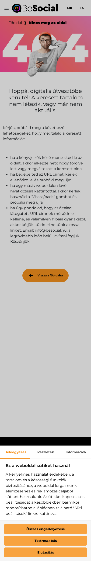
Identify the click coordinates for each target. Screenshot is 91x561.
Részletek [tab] (45, 452)
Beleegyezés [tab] (15, 452)
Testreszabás (46, 541)
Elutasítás (45, 552)
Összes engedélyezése (45, 529)
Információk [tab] (76, 452)
